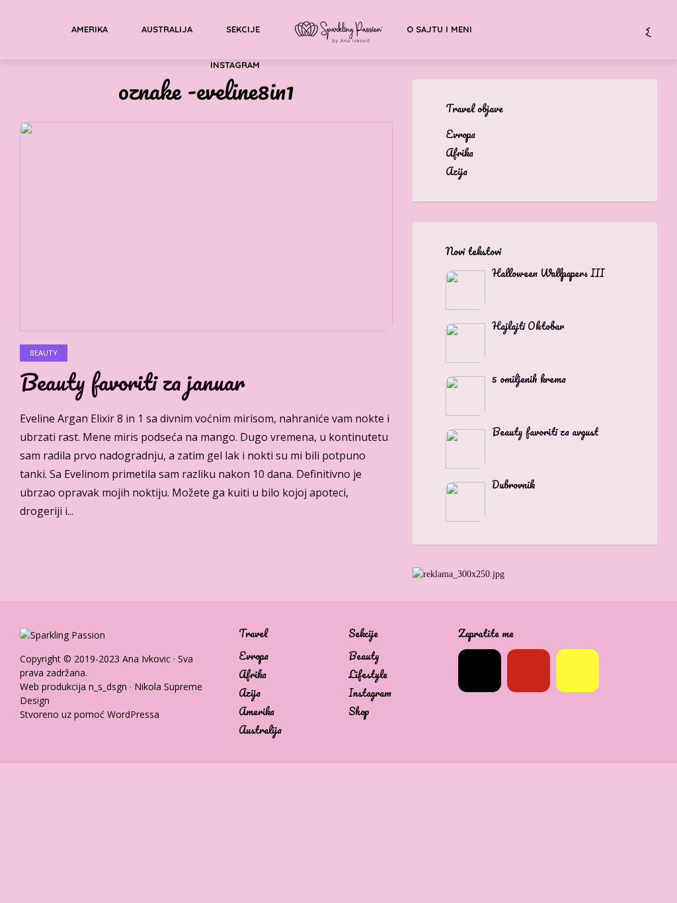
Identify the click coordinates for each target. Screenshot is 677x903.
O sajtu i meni (439, 29)
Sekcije (243, 29)
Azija (249, 693)
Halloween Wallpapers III (548, 273)
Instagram (235, 64)
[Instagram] (479, 670)
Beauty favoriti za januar (132, 382)
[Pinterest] (528, 670)
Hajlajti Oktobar (528, 326)
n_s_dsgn (108, 686)
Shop (359, 712)
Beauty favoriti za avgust (545, 432)
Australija (166, 29)
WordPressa (133, 714)
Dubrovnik (514, 484)
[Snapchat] (577, 670)
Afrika (252, 675)
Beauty (44, 353)
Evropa (253, 656)
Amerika (89, 29)
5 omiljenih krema (529, 379)
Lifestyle (367, 675)
